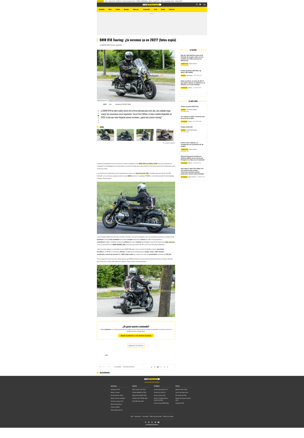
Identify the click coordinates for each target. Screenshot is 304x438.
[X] (98, 120)
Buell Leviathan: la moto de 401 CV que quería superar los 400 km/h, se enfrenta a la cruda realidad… (193, 82)
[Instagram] (148, 422)
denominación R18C (142, 173)
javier (105, 104)
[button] (204, 4)
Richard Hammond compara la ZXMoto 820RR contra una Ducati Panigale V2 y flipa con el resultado (193, 158)
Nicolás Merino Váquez (192, 130)
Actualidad (117, 366)
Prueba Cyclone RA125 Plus (190, 106)
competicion (184, 63)
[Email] (98, 113)
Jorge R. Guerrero (193, 63)
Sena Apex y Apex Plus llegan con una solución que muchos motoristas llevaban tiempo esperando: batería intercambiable (192, 171)
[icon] (197, 4)
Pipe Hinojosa (190, 75)
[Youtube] (158, 422)
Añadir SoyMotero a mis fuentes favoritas (136, 336)
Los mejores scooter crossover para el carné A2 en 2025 (193, 117)
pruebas (183, 75)
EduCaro (190, 87)
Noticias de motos (128, 366)
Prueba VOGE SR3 (187, 127)
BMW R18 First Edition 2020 (148, 163)
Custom (108, 366)
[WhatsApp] (98, 110)
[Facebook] (98, 118)
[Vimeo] (155, 422)
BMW (129, 176)
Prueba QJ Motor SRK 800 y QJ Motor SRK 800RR (191, 71)
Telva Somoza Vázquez (192, 109)
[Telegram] (98, 115)
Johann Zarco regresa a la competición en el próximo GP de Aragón (192, 144)
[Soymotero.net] (152, 5)
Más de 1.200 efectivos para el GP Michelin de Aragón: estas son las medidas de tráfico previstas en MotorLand (192, 57)
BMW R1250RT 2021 (119, 244)
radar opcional (170, 242)
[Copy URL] (98, 122)
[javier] (101, 104)
